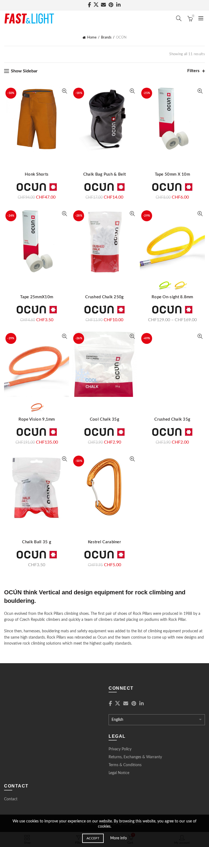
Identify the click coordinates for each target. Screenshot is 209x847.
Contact (10, 799)
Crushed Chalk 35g (172, 419)
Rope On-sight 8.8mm (172, 297)
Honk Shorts (36, 174)
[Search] (178, 18)
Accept (93, 838)
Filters (193, 71)
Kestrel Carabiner (104, 542)
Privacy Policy (120, 749)
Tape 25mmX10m (36, 297)
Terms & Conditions (125, 765)
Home (92, 37)
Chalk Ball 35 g (36, 542)
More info (118, 838)
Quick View (64, 91)
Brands (106, 37)
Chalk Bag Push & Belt (104, 174)
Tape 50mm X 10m (172, 174)
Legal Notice (119, 773)
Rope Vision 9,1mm (37, 419)
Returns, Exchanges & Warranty (135, 757)
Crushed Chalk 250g (104, 297)
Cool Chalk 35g (104, 419)
